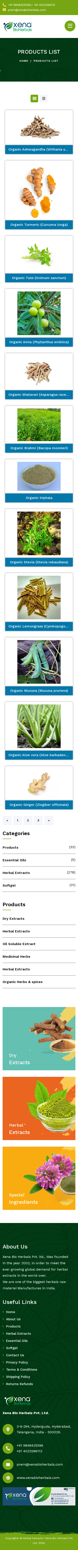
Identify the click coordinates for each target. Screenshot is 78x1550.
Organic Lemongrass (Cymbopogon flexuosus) (40, 626)
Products (10, 847)
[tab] (34, 98)
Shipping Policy (18, 1377)
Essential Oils (14, 860)
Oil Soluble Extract (19, 944)
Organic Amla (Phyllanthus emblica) (39, 342)
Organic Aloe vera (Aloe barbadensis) (39, 755)
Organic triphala (39, 498)
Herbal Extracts (16, 873)
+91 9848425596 (19, 5)
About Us (13, 1319)
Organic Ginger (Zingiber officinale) (39, 805)
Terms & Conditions (21, 1370)
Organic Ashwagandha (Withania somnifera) (40, 149)
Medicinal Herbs (16, 956)
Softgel (9, 885)
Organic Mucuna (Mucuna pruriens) (39, 691)
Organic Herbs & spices (23, 982)
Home (24, 60)
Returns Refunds (19, 1384)
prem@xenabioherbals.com (27, 10)
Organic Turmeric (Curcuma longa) (39, 225)
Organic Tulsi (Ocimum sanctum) (39, 278)
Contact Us (15, 1355)
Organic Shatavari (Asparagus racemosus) (40, 394)
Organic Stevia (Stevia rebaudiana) (39, 562)
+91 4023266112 (44, 5)
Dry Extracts (13, 918)
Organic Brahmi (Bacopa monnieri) (39, 448)
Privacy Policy (17, 1362)
